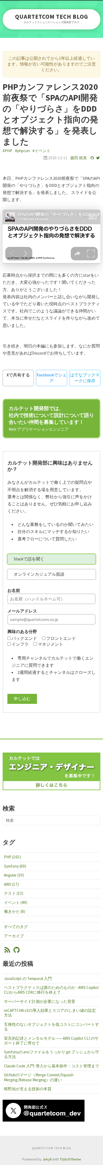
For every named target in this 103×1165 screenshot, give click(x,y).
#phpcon (22, 150)
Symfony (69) (15, 866)
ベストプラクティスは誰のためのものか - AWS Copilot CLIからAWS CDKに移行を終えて (51, 990)
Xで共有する (18, 374)
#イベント (41, 150)
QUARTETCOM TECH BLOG (51, 16)
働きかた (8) (14, 911)
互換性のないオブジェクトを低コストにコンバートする (51, 1027)
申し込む (22, 698)
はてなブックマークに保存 (85, 377)
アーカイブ (14, 935)
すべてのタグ (16, 926)
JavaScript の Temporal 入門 (28, 978)
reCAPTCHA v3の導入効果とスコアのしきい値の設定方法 (50, 1013)
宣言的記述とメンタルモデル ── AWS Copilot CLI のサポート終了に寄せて (51, 1040)
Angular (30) (14, 875)
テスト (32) (13, 893)
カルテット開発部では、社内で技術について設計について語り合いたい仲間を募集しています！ (51, 418)
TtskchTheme (70, 1159)
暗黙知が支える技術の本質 (28, 1088)
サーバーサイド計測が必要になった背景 (39, 1001)
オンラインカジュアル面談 (39, 574)
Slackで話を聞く (29, 558)
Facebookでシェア (52, 377)
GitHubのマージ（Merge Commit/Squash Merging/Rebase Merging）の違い (38, 1077)
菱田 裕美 (78, 157)
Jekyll (47, 1159)
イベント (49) (15, 902)
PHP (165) (12, 856)
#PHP (7, 150)
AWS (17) (11, 884)
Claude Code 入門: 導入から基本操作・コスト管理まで (51, 1065)
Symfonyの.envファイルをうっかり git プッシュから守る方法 (51, 1054)
